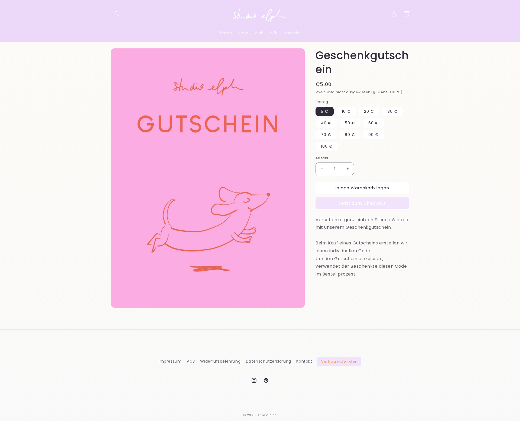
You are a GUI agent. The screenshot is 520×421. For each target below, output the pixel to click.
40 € (326, 123)
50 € (350, 123)
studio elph (267, 415)
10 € (346, 111)
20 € (369, 111)
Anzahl (322, 158)
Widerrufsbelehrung (220, 361)
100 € (327, 146)
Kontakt (304, 361)
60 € (373, 123)
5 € (324, 111)
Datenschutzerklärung (268, 361)
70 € (326, 134)
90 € (373, 134)
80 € (350, 134)
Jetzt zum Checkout (362, 203)
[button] (117, 14)
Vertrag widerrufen (339, 361)
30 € (393, 111)
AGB (191, 361)
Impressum (170, 361)
